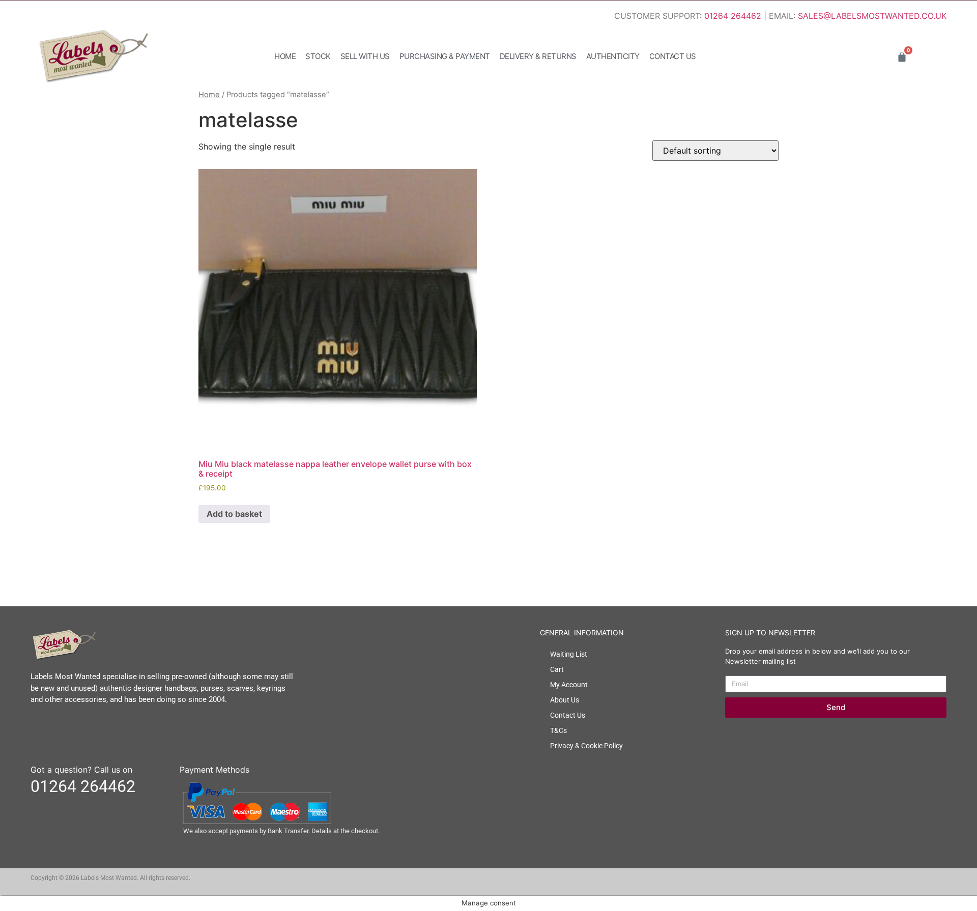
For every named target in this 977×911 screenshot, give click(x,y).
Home (285, 56)
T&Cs (558, 730)
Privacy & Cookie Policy (586, 746)
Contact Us (672, 56)
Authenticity (613, 56)
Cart (557, 669)
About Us (564, 700)
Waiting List (568, 654)
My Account (569, 685)
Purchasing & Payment (444, 56)
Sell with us (365, 56)
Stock (318, 56)
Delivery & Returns (538, 56)
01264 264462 (732, 16)
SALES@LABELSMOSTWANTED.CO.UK (872, 16)
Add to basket (234, 514)
